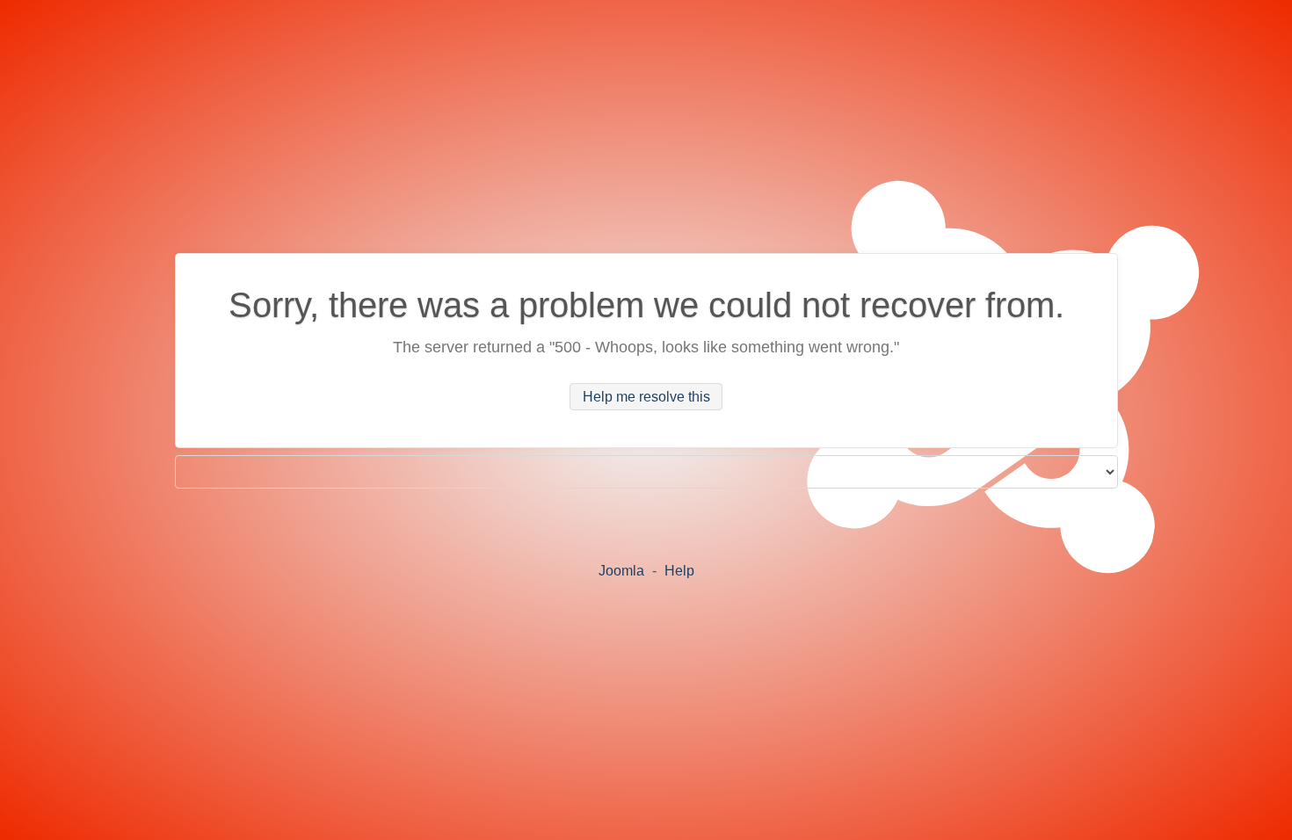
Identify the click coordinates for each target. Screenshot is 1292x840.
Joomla (621, 570)
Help (679, 570)
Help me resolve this (646, 396)
